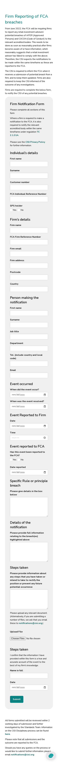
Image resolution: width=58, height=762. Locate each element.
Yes (14, 210)
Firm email (15, 248)
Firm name (15, 225)
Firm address (17, 260)
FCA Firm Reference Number (25, 236)
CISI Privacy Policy (35, 142)
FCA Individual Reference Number (28, 194)
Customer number (19, 182)
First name (16, 158)
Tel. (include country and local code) (26, 356)
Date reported (18, 467)
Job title (14, 331)
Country (14, 283)
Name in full (16, 670)
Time (12, 432)
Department (16, 343)
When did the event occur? (24, 389)
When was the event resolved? (27, 401)
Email (13, 370)
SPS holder (16, 205)
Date (12, 420)
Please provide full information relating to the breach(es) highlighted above (27, 536)
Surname (15, 170)
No (22, 210)
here (7, 734)
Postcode (15, 272)
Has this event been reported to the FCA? (27, 453)
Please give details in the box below (26, 493)
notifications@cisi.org (30, 623)
